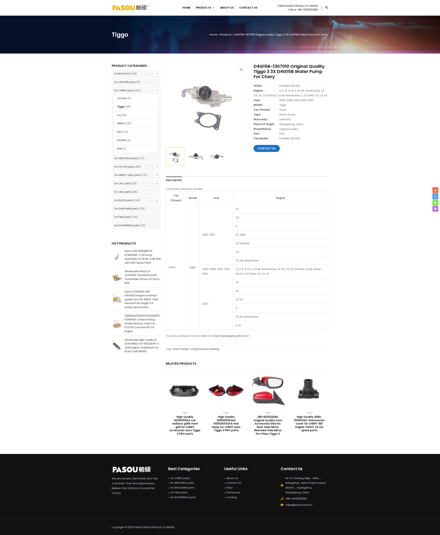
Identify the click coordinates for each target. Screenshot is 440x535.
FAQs (229, 487)
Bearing (214, 349)
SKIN (119, 148)
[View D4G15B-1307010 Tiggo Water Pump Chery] (175, 156)
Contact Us (233, 483)
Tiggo (121, 106)
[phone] (435, 190)
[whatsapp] (435, 196)
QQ (119, 115)
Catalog (231, 497)
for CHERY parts (124, 90)
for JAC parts (122, 183)
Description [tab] (174, 180)
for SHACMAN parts (126, 208)
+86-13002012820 (296, 498)
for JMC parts (123, 192)
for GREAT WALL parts (127, 175)
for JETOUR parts (125, 82)
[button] (326, 8)
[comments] (435, 202)
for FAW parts (123, 217)
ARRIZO (121, 123)
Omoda (122, 98)
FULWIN (121, 140)
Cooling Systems (199, 349)
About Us (232, 478)
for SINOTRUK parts (126, 158)
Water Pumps (180, 349)
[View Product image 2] (196, 156)
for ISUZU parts (123, 200)
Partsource (233, 492)
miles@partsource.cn (298, 505)
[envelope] (435, 209)
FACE (120, 132)
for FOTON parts (124, 166)
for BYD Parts (122, 73)
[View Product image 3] (217, 156)
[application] (213, 7)
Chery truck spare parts (227, 336)
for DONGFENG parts (127, 225)
